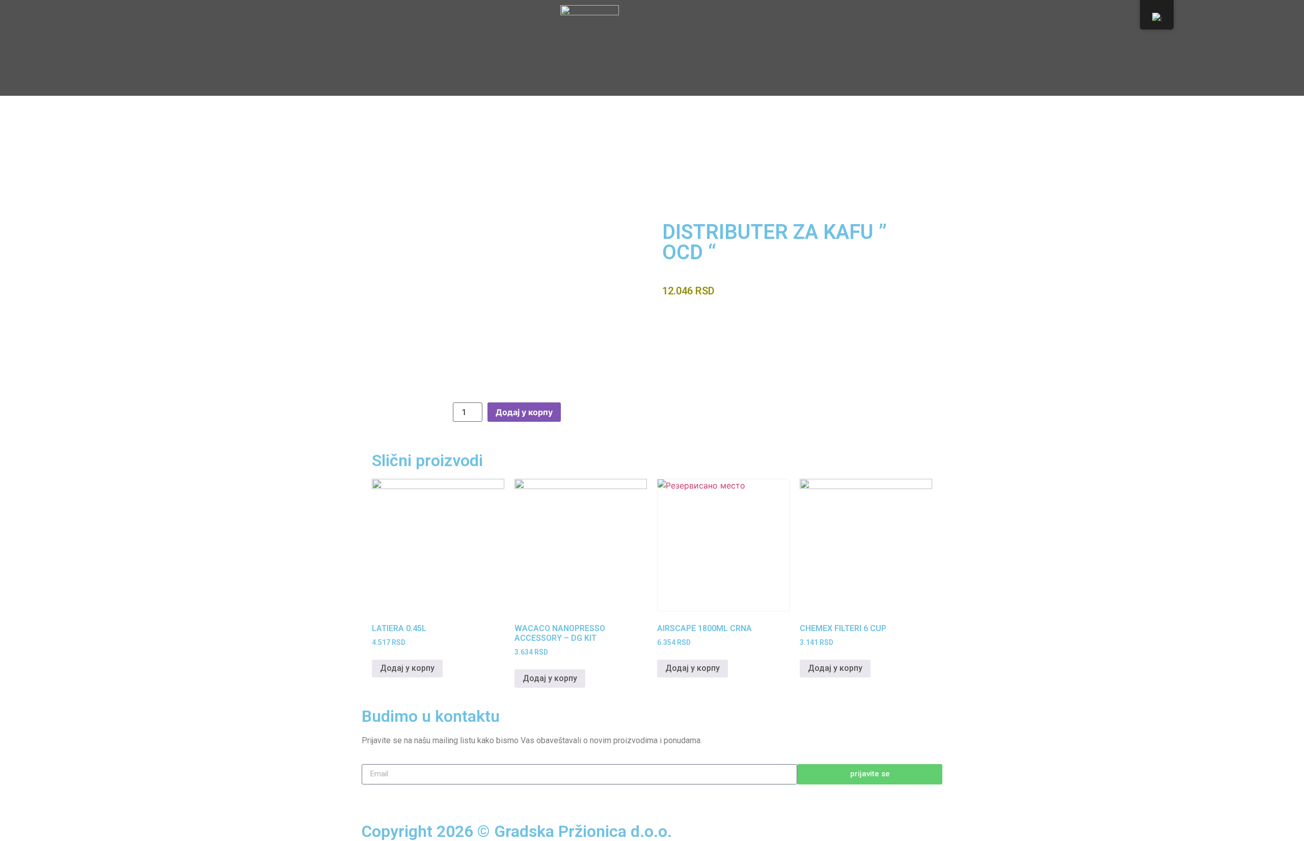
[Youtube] (430, 797)
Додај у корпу (524, 412)
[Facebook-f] (374, 797)
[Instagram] (402, 797)
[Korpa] (883, 34)
